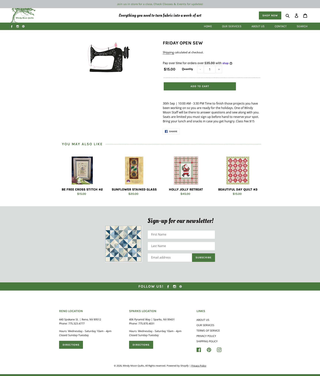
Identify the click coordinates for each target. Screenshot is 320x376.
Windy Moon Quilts (133, 365)
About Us (202, 320)
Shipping (168, 52)
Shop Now (270, 15)
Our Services (205, 325)
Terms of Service (208, 330)
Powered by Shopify (178, 365)
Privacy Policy (206, 336)
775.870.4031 (146, 323)
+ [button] (219, 69)
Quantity (187, 69)
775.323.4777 (76, 323)
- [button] (200, 69)
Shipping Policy (207, 341)
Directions (71, 344)
